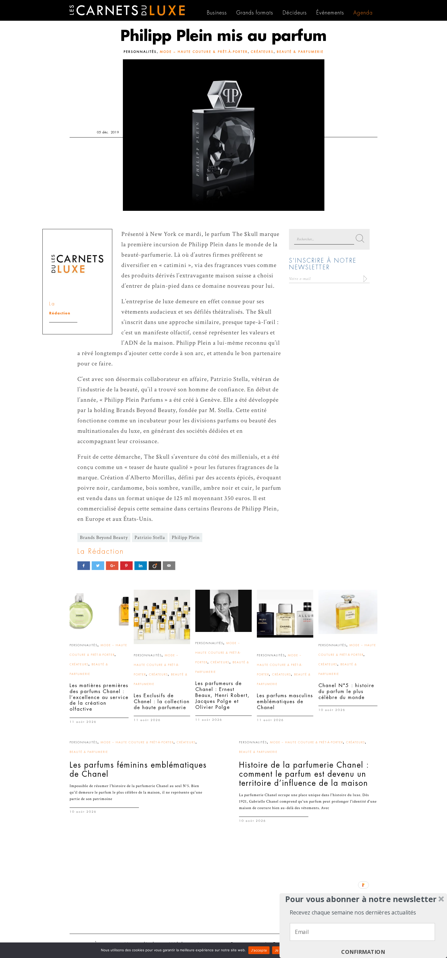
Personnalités (140, 51)
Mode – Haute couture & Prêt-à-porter (204, 51)
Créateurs (262, 51)
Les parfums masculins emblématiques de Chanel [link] (285, 701)
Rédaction (59, 313)
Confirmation (363, 952)
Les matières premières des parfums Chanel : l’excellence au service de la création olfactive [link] (99, 697)
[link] (99, 612)
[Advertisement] (223, 889)
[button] (361, 899)
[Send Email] (169, 565)
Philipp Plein (186, 537)
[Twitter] (98, 565)
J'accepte (259, 950)
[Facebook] (83, 565)
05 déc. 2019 (108, 132)
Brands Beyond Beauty (104, 537)
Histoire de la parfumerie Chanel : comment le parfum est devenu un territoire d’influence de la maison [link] (304, 774)
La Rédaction (100, 551)
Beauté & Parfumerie (300, 51)
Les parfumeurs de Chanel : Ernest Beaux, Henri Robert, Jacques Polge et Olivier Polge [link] (222, 695)
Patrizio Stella (150, 537)
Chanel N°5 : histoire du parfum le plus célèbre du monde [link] (346, 691)
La (52, 303)
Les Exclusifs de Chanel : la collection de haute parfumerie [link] (162, 701)
